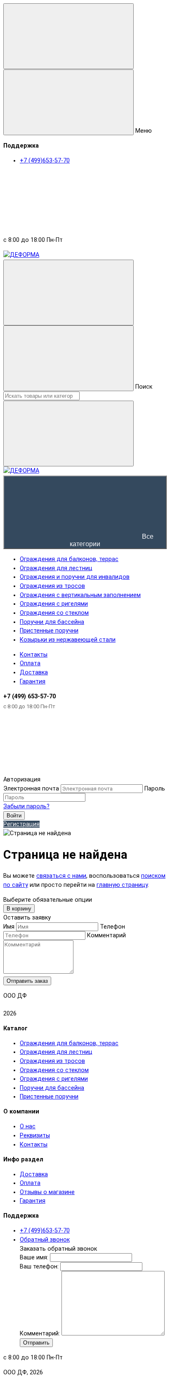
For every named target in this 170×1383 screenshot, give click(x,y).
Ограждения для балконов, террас (69, 1043)
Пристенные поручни (49, 1096)
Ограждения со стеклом (54, 1070)
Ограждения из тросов (52, 1061)
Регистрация (21, 824)
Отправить (36, 1343)
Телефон (112, 926)
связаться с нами (61, 875)
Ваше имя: (34, 1257)
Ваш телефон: (39, 1266)
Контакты (33, 654)
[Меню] (68, 36)
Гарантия (32, 681)
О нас (27, 1126)
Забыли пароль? (26, 806)
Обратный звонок (45, 1239)
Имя (8, 926)
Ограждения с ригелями (54, 1078)
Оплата (30, 663)
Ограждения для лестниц (56, 1052)
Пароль (154, 788)
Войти (14, 815)
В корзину (19, 908)
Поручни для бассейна (52, 1088)
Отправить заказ (27, 981)
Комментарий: (40, 1333)
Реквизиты (35, 1135)
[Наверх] (65, 770)
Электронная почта (31, 788)
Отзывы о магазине (47, 1192)
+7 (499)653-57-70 (45, 1230)
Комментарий (106, 935)
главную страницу (122, 885)
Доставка (34, 672)
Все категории (111, 540)
